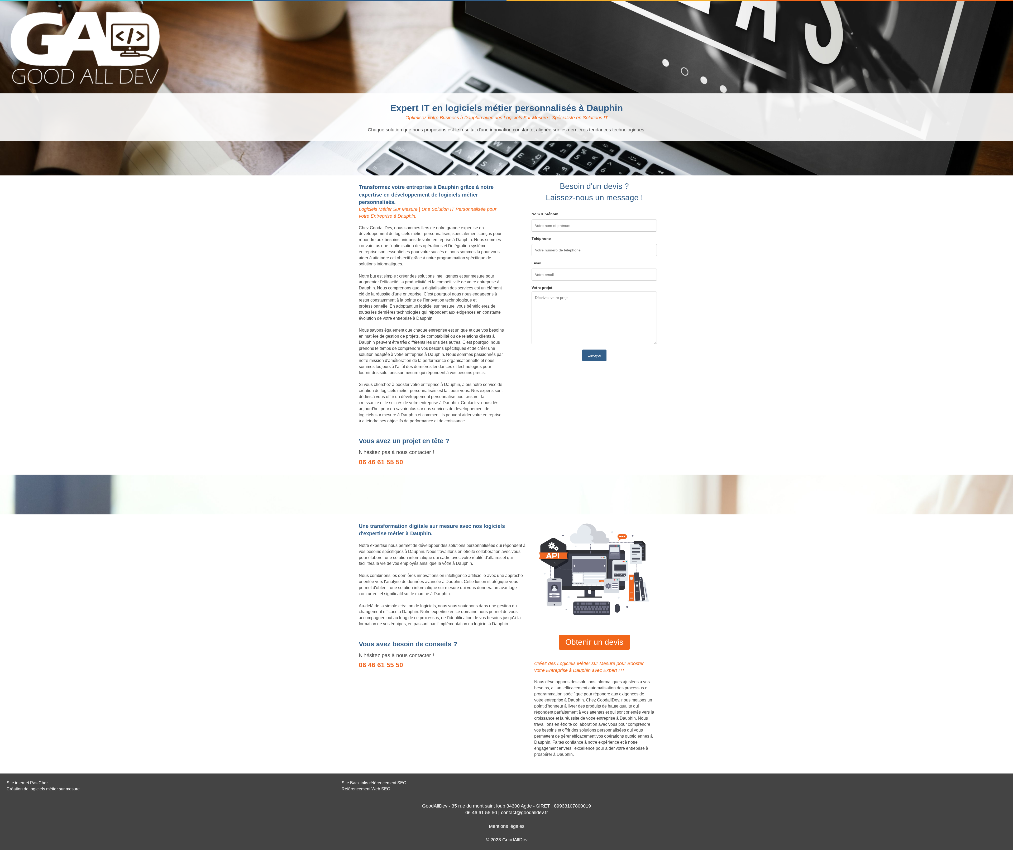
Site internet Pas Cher (27, 783)
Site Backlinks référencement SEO (374, 783)
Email (536, 263)
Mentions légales (506, 826)
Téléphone (541, 238)
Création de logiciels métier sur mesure (43, 789)
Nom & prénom (545, 214)
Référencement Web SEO (366, 789)
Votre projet (542, 287)
